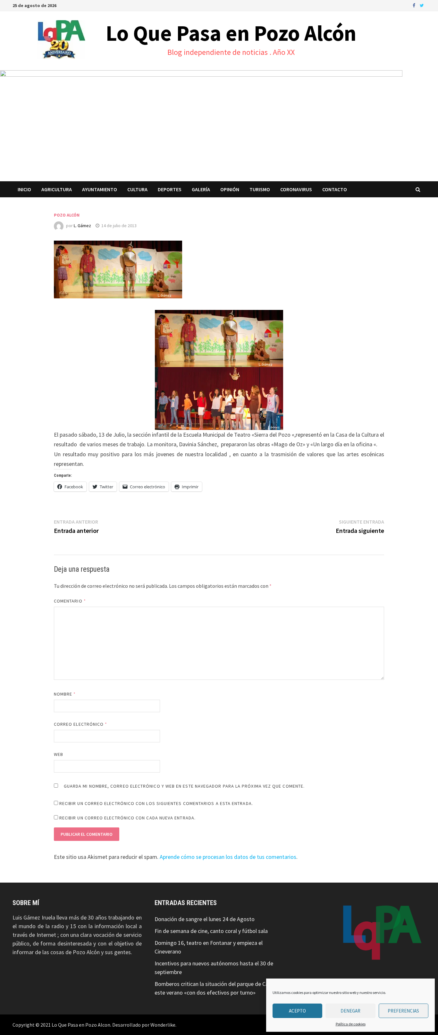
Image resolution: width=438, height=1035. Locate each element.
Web (58, 754)
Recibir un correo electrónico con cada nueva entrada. (127, 818)
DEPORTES (169, 189)
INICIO (24, 189)
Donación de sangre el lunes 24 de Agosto (205, 919)
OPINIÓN (229, 189)
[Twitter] (421, 5)
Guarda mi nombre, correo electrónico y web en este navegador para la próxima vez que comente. (184, 786)
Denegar (350, 1011)
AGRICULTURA (56, 189)
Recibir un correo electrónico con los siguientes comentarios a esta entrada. (156, 803)
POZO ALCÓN (67, 215)
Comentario (70, 601)
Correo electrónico (80, 724)
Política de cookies (351, 1024)
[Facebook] (414, 5)
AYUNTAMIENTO (99, 189)
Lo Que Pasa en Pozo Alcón (231, 33)
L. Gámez (82, 225)
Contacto (334, 189)
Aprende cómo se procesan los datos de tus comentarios (228, 856)
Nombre (65, 694)
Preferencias (403, 1011)
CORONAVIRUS (296, 189)
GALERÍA (201, 189)
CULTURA (137, 189)
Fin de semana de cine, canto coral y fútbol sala (211, 931)
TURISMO (259, 189)
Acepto (297, 1011)
